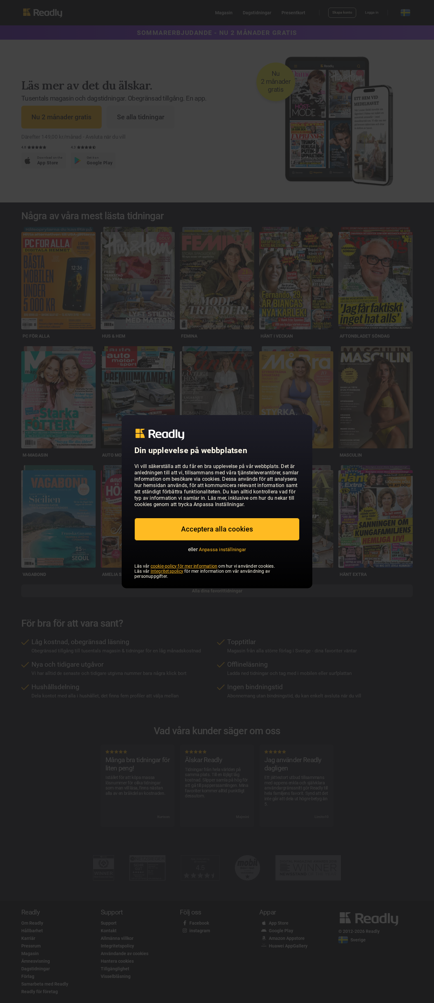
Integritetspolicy (167, 571)
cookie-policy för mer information (184, 566)
